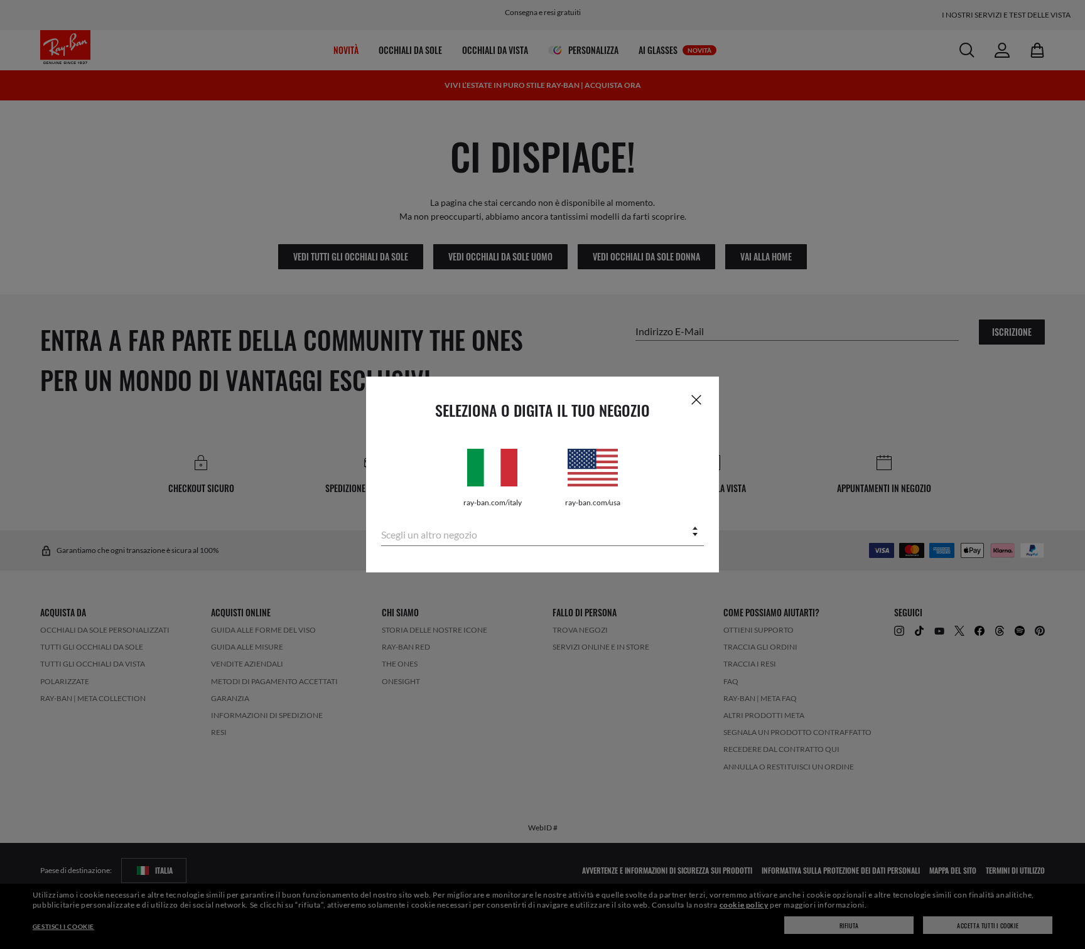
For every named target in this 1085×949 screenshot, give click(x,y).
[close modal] (696, 399)
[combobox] (542, 532)
